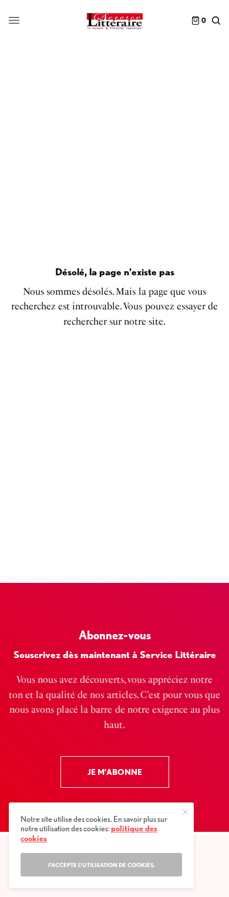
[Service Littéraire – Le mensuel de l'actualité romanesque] (114, 20)
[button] (114, 772)
